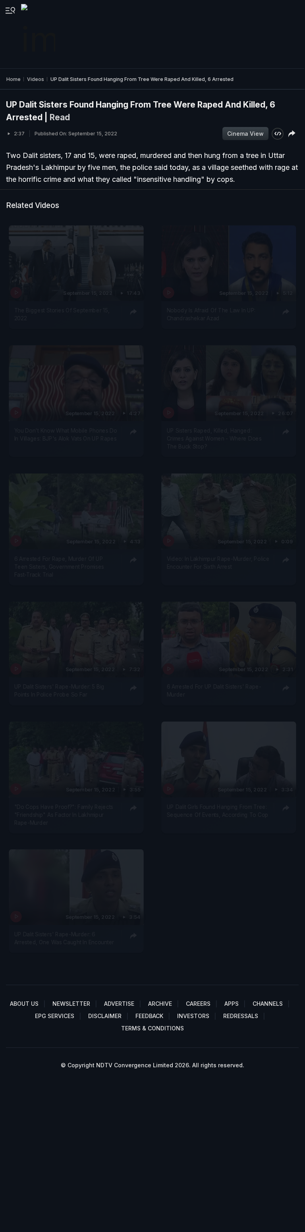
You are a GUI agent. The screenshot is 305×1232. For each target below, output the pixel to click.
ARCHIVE (160, 1003)
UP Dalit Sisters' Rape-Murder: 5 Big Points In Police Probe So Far (59, 690)
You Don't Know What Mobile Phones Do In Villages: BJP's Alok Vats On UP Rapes (65, 434)
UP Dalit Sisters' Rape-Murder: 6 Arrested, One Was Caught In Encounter (64, 938)
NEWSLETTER (71, 1003)
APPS (231, 1003)
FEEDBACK (149, 1016)
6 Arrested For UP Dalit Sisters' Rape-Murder (213, 690)
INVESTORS (193, 1016)
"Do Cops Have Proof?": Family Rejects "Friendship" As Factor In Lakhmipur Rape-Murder (64, 814)
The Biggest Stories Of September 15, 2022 (62, 314)
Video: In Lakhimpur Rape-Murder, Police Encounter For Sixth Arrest (217, 562)
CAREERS (198, 1003)
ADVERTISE (119, 1003)
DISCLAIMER (105, 1016)
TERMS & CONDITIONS (152, 1028)
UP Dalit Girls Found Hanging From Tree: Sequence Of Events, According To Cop (217, 810)
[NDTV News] (39, 34)
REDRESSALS (240, 1016)
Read (60, 117)
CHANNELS (268, 1003)
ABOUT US (24, 1003)
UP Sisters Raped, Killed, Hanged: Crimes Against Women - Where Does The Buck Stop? (213, 438)
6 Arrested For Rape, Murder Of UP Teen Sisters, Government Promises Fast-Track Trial (59, 566)
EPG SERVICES (54, 1016)
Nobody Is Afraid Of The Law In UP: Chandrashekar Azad (210, 314)
